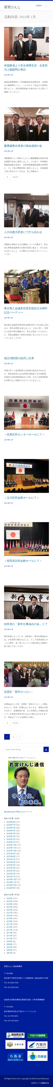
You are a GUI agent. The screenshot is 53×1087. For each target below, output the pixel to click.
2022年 (9, 909)
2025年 (9, 901)
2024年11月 (11, 882)
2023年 (9, 907)
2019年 (9, 918)
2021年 (9, 912)
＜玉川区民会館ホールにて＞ (21, 497)
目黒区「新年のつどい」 (19, 691)
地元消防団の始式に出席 (19, 358)
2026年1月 (11, 842)
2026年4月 (11, 833)
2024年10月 (11, 885)
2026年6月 (11, 827)
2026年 (9, 898)
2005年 (9, 952)
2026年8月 (11, 822)
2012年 (9, 938)
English (39, 5)
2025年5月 (11, 865)
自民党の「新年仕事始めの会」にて (26, 624)
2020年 (9, 915)
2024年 (9, 904)
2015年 (9, 930)
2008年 (9, 944)
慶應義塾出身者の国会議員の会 (23, 145)
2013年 (9, 935)
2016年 (9, 927)
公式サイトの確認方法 (40, 1083)
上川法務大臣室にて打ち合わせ (23, 232)
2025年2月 (11, 873)
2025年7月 (11, 859)
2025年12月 (11, 845)
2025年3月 (11, 870)
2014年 (9, 932)
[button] (46, 6)
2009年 (9, 941)
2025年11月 (11, 847)
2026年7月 (11, 824)
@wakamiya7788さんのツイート (18, 811)
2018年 (9, 921)
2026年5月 (11, 830)
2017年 (9, 924)
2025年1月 (11, 876)
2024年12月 (11, 879)
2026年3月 (11, 836)
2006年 (9, 950)
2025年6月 (11, 862)
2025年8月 (11, 856)
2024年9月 (11, 888)
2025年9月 (11, 853)
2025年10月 (11, 850)
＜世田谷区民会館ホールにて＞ (23, 560)
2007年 (9, 947)
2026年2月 (11, 839)
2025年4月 (11, 868)
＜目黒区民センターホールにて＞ (24, 434)
